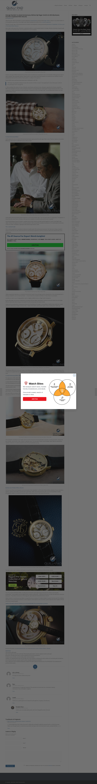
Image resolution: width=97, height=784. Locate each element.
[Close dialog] (74, 375)
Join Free (35, 399)
